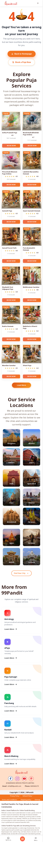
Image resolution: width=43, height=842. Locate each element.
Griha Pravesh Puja (9, 133)
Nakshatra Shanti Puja (30, 327)
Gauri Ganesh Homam (31, 211)
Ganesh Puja (7, 211)
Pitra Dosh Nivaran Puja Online (9, 173)
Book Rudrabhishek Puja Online (31, 134)
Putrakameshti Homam (29, 249)
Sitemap (37, 800)
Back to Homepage (21, 54)
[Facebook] (10, 778)
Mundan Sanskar (9, 365)
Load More (21, 385)
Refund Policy (27, 796)
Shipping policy (26, 800)
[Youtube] (24, 778)
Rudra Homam (7, 326)
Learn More (10, 629)
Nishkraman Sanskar (31, 287)
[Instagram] (17, 778)
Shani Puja (27, 365)
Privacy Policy (14, 796)
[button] (38, 3)
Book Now (11, 146)
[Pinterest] (31, 778)
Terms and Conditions (9, 800)
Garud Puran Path (9, 248)
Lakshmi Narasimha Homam (30, 173)
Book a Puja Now (21, 62)
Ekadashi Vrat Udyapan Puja (7, 288)
